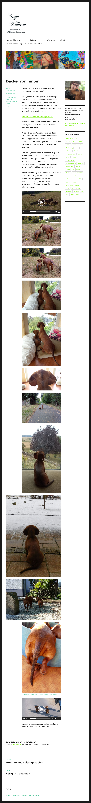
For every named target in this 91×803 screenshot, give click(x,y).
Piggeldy (8, 103)
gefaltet (74, 157)
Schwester (69, 191)
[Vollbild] (59, 212)
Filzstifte (76, 151)
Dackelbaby (69, 148)
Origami (68, 182)
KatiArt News (63, 40)
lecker (77, 176)
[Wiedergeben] (24, 212)
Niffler (80, 179)
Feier (82, 148)
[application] (41, 202)
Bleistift (68, 144)
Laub (71, 176)
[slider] (40, 211)
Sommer (76, 191)
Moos (75, 179)
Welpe (72, 194)
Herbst (68, 169)
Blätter (74, 144)
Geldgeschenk (70, 160)
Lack (67, 176)
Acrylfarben (69, 138)
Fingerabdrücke (70, 154)
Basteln (80, 141)
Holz (73, 169)
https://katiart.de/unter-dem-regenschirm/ (37, 117)
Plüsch (68, 188)
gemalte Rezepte (71, 163)
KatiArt (8, 88)
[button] (41, 202)
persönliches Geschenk (72, 185)
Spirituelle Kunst (31, 40)
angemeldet (17, 744)
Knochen (78, 169)
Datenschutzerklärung (14, 44)
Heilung (78, 166)
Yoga (77, 194)
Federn (77, 148)
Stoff (82, 191)
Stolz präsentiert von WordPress (31, 795)
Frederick (13, 97)
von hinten (9, 107)
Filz (71, 151)
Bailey (74, 141)
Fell (67, 151)
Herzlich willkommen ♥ (14, 40)
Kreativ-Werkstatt (48, 40)
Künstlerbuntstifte (77, 172)
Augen (76, 138)
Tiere (15, 105)
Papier (74, 182)
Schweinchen (10, 105)
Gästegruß (81, 163)
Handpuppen (70, 166)
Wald (67, 194)
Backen (68, 141)
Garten (68, 157)
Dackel (8, 97)
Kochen (68, 172)
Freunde (79, 154)
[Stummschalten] (56, 212)
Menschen (9, 101)
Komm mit (9, 99)
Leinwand (69, 179)
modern (14, 101)
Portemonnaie (76, 188)
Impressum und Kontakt (33, 44)
